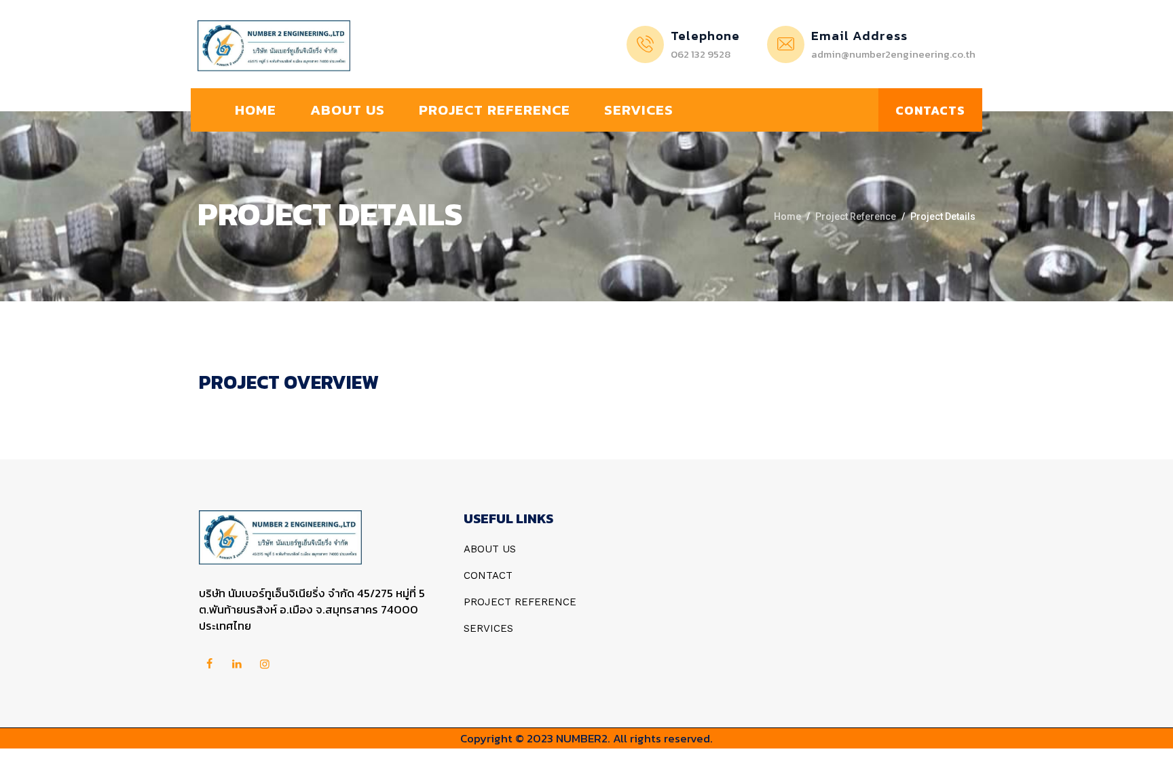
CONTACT (488, 575)
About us (347, 109)
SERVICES (488, 628)
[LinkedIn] (237, 664)
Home (255, 109)
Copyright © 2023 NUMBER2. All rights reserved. (586, 738)
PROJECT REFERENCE (520, 602)
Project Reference (494, 109)
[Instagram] (265, 664)
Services (638, 109)
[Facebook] (209, 664)
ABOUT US (490, 549)
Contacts (930, 110)
